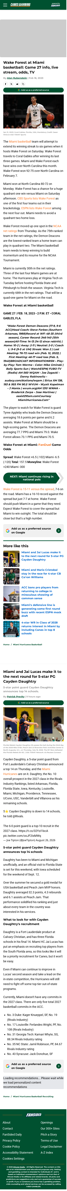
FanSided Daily (12, 1134)
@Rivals (18, 816)
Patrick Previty (15, 696)
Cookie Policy (11, 1146)
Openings (47, 1122)
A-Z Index (47, 1152)
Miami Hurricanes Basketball (27, 644)
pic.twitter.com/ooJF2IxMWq (22, 835)
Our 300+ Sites (50, 1128)
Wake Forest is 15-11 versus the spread (28, 489)
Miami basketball (20, 141)
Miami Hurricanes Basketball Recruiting (33, 1096)
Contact (8, 1128)
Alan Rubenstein (17, 78)
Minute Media (19, 1167)
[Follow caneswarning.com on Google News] (58, 530)
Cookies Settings (13, 1158)
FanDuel (44, 445)
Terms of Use (49, 1140)
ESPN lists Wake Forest (36, 208)
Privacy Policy (11, 1140)
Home (6, 644)
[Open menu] (5, 5)
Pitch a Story (49, 1134)
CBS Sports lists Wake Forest (36, 198)
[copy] (23, 84)
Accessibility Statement (18, 1152)
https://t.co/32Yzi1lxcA (33, 831)
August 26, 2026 (45, 840)
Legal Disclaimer (51, 1146)
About (6, 1122)
